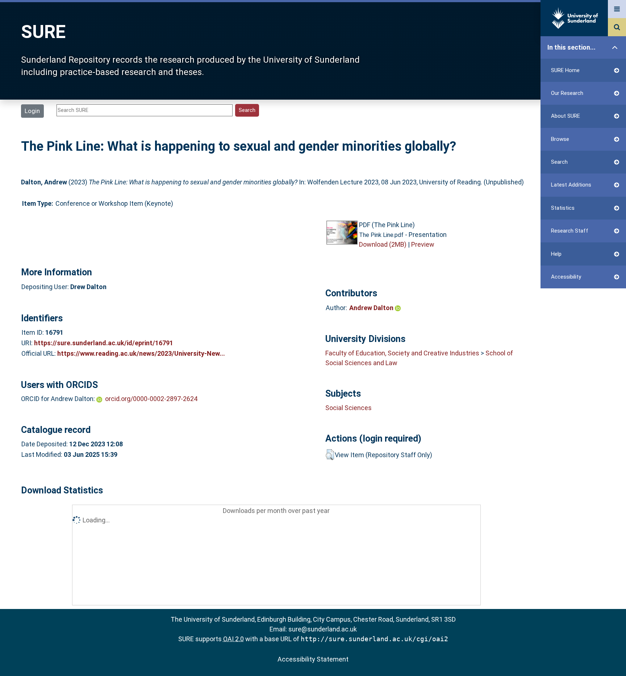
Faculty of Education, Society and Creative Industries (402, 353)
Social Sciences (348, 408)
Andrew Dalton (372, 308)
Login (32, 110)
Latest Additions (571, 184)
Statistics (563, 208)
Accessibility (566, 277)
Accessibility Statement (313, 659)
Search (559, 162)
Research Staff (569, 231)
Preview (422, 244)
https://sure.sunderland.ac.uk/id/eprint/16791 (103, 343)
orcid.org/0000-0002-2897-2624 (151, 398)
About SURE (565, 116)
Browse (560, 139)
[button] (330, 454)
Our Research (567, 93)
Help (556, 254)
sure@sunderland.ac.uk (322, 629)
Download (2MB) (382, 244)
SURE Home (565, 70)
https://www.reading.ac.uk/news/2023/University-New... (141, 353)
